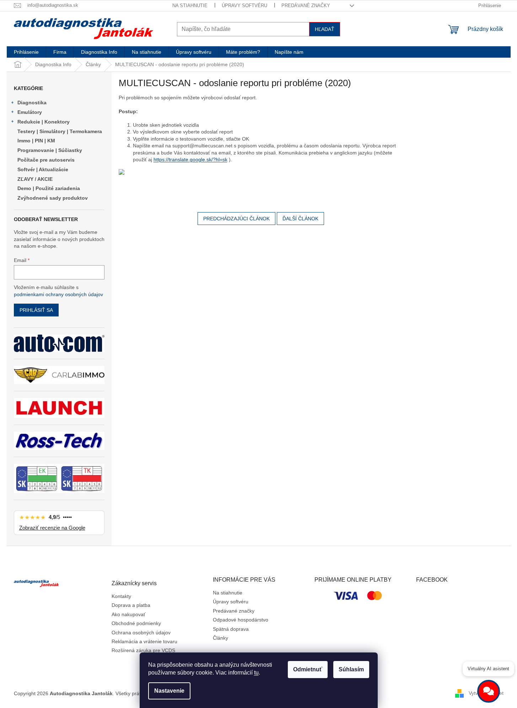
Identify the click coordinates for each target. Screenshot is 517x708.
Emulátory (29, 112)
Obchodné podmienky (136, 623)
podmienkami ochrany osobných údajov (58, 294)
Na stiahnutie (190, 5)
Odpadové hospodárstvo (240, 620)
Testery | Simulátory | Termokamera (59, 131)
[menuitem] (26, 52)
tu (256, 673)
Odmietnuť (307, 669)
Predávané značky (305, 5)
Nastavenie (169, 691)
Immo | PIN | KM (36, 140)
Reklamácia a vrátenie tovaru (144, 641)
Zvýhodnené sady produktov (52, 198)
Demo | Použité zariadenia (48, 188)
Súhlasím (351, 669)
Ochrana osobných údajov (141, 632)
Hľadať (324, 29)
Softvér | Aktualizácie (42, 169)
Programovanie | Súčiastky (49, 150)
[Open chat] (488, 691)
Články (220, 638)
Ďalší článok (300, 218)
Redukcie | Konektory (43, 122)
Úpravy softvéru (244, 5)
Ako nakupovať (128, 614)
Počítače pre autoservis (46, 160)
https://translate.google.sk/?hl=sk (190, 159)
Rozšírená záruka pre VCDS (143, 650)
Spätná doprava (231, 629)
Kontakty (121, 596)
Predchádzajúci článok (236, 218)
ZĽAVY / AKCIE (35, 179)
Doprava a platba (131, 605)
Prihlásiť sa (36, 310)
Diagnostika (32, 102)
